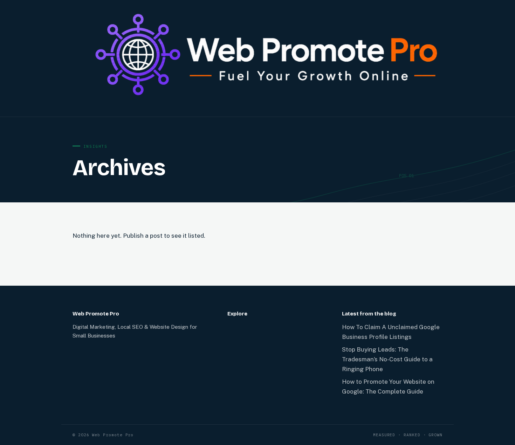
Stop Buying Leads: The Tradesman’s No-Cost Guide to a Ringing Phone (387, 359)
